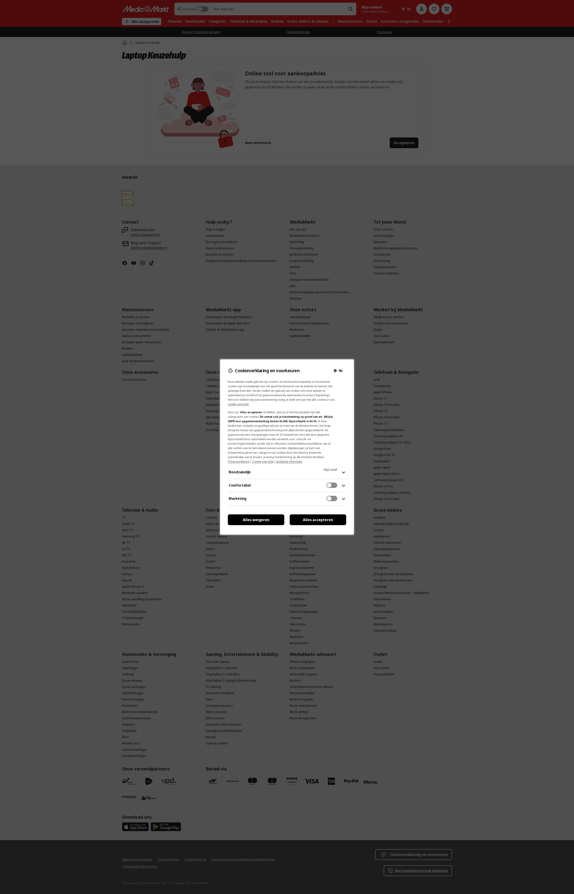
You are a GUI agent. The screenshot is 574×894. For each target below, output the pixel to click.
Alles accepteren (318, 519)
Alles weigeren (256, 519)
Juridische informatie (289, 461)
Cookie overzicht (263, 461)
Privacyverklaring (238, 461)
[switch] (331, 485)
